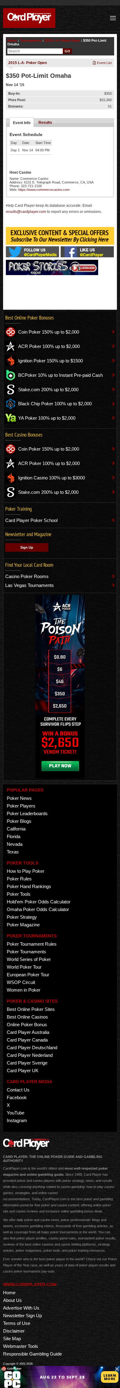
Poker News (19, 798)
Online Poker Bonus (27, 1024)
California (16, 828)
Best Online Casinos (27, 1016)
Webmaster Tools (20, 1346)
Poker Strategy (22, 917)
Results (45, 122)
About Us (12, 1300)
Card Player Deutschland (32, 1047)
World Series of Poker (29, 959)
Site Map (12, 1338)
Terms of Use (16, 1323)
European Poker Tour (28, 974)
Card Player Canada (27, 1039)
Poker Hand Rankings (29, 886)
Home (12, 40)
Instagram (17, 1120)
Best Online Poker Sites (31, 1009)
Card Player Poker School (31, 520)
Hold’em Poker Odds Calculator (38, 901)
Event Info (21, 123)
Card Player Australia (28, 1032)
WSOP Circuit (21, 982)
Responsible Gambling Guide (32, 1353)
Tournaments (31, 40)
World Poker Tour (24, 967)
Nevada (14, 844)
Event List (104, 63)
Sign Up (26, 547)
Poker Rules (19, 878)
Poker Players (21, 805)
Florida (13, 836)
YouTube (15, 1112)
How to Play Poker (25, 871)
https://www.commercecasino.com (44, 189)
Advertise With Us (21, 1307)
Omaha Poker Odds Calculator (38, 909)
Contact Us (18, 1089)
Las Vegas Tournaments (29, 585)
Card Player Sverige (27, 1062)
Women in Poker (23, 990)
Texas (13, 851)
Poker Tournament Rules (32, 944)
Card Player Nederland (30, 1055)
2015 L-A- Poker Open (62, 40)
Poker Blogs (19, 821)
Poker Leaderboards (27, 813)
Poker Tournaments (26, 951)
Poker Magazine (23, 924)
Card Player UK (22, 1070)
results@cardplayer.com (26, 212)
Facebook (17, 1097)
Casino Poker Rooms (27, 576)
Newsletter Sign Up (22, 1315)
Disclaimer (14, 1330)
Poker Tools (18, 894)
